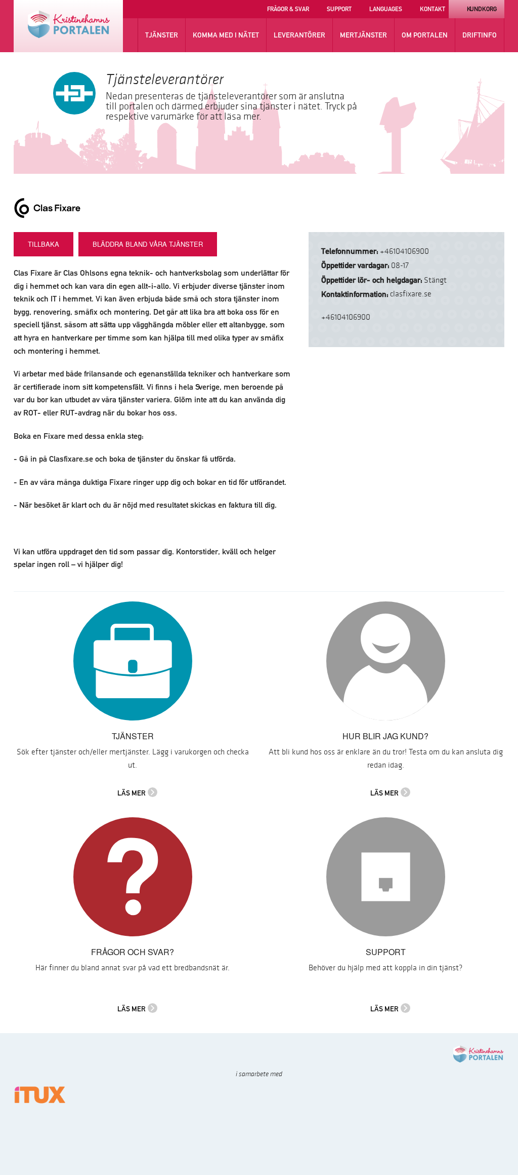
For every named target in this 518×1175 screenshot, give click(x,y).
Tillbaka (43, 244)
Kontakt (432, 9)
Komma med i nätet (226, 35)
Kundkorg (482, 9)
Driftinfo (479, 35)
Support (339, 9)
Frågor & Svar (288, 9)
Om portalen (425, 35)
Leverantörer (299, 35)
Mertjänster (363, 35)
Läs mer (131, 793)
